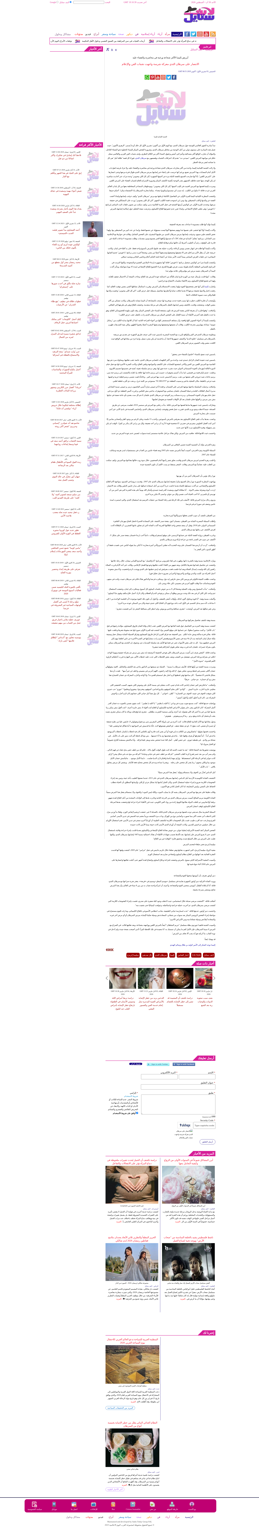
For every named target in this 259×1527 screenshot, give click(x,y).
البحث (107, 2)
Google (53, 2)
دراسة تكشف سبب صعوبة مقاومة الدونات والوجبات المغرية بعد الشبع (198, 1001)
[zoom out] (115, 49)
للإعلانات (93, 1509)
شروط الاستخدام (131, 1096)
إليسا (206, 286)
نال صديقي (147, 955)
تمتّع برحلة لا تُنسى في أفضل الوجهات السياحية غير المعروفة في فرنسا (66, 605)
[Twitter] (158, 1065)
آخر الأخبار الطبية (114, 1489)
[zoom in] (107, 49)
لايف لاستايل (196, 49)
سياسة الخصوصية (35, 1509)
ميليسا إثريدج (133, 955)
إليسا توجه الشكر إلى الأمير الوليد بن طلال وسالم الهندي (192, 945)
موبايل (54, 1509)
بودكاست (192, 1509)
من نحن (153, 1509)
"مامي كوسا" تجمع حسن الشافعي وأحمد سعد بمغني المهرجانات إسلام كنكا (66, 551)
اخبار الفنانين (183, 955)
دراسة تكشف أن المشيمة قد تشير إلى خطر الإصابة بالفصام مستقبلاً (170, 1001)
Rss (113, 1509)
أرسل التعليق (207, 1142)
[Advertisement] (116, 16)
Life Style (196, 955)
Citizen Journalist (133, 1509)
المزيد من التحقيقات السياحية (120, 1408)
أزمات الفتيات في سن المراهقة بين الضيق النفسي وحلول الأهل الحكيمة (132, 41)
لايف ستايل (64, 2)
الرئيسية (209, 49)
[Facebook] (184, 1065)
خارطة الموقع (172, 1509)
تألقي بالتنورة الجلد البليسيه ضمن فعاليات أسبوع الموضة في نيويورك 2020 (66, 590)
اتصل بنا (74, 1509)
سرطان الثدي (141, 158)
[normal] (111, 49)
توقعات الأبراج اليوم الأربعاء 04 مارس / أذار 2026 (70, 41)
